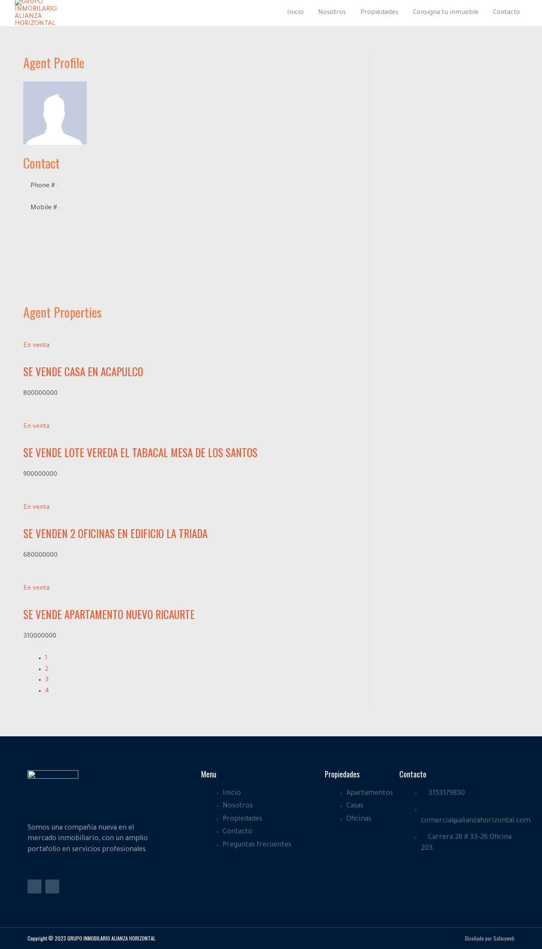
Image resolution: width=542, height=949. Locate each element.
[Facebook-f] (34, 887)
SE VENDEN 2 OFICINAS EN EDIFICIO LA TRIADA (115, 533)
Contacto (506, 13)
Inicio (295, 13)
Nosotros (332, 13)
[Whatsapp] (52, 887)
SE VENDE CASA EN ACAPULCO (83, 371)
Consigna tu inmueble (445, 13)
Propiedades (379, 13)
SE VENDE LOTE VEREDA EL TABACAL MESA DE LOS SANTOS (140, 452)
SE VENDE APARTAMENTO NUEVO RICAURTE (109, 614)
